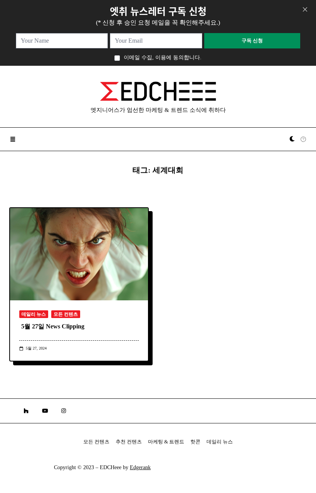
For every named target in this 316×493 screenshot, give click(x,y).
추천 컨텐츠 (129, 442)
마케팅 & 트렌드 (166, 442)
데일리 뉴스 (34, 314)
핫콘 (195, 442)
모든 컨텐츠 (66, 314)
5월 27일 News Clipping (52, 326)
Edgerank (140, 467)
